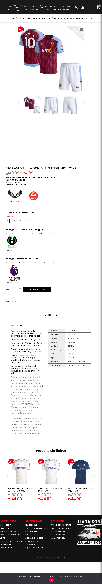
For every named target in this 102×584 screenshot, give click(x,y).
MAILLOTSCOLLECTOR (70, 8)
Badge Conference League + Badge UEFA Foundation (29, 234)
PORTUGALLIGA (47, 8)
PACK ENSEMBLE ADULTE (61, 525)
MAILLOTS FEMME (58, 531)
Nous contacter (31, 433)
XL (27, 220)
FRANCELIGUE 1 (11, 8)
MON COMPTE (6, 525)
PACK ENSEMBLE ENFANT (61, 528)
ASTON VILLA (47, 18)
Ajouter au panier (37, 289)
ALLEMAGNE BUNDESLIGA (36, 538)
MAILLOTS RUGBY (58, 538)
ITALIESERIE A (41, 7)
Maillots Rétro (58, 535)
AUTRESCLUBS (54, 8)
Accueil (12, 18)
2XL (35, 220)
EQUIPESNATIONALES (61, 8)
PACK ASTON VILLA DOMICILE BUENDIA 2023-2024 (27, 423)
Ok (52, 580)
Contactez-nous (8, 548)
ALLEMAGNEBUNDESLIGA (34, 8)
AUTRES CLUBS (32, 544)
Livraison (4, 528)
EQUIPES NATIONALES (34, 548)
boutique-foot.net (23, 389)
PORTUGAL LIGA (32, 541)
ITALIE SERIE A (31, 535)
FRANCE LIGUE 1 (32, 525)
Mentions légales (8, 531)
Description (51, 315)
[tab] (51, 315)
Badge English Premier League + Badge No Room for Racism (32, 263)
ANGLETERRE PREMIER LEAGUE (18, 7)
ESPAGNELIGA (26, 8)
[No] (99, 578)
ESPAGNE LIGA (31, 531)
